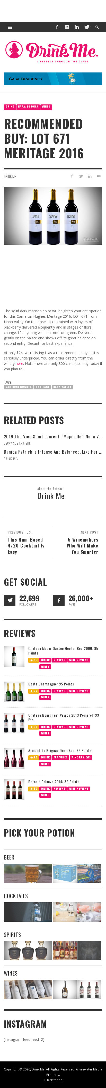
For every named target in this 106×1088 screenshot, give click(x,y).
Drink (9, 106)
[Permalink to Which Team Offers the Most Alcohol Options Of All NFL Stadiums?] (89, 873)
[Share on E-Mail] (98, 176)
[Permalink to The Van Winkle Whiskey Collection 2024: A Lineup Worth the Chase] (65, 950)
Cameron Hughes (18, 387)
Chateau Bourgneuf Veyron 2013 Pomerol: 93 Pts (63, 717)
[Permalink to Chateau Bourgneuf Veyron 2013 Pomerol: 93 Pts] (14, 722)
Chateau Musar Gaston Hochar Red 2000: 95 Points (63, 650)
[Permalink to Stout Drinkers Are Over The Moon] (65, 873)
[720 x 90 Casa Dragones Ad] (53, 78)
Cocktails (16, 896)
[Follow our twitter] (9, 600)
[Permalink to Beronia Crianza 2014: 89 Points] (14, 789)
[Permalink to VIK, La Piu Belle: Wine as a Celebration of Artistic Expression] (89, 989)
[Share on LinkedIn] (89, 176)
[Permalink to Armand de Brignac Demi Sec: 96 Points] (14, 758)
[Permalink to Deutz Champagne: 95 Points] (14, 691)
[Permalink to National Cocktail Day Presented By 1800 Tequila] (28, 912)
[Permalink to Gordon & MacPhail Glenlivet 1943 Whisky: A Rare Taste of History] (28, 950)
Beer (9, 857)
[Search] (10, 27)
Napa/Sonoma (28, 106)
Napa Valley (62, 387)
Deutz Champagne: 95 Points (51, 683)
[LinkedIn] (77, 27)
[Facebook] (57, 27)
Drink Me (10, 176)
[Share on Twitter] (80, 176)
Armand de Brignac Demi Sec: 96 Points (60, 750)
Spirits (12, 934)
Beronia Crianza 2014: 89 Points (54, 781)
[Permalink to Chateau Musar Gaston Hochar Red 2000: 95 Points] (14, 655)
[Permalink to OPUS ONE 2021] (28, 989)
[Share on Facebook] (71, 176)
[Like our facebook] (59, 600)
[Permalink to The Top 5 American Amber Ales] (28, 873)
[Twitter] (86, 27)
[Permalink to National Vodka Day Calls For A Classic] (65, 912)
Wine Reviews (79, 660)
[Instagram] (67, 27)
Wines (46, 106)
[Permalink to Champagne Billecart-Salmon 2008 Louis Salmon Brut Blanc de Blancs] (65, 989)
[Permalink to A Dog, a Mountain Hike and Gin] (89, 950)
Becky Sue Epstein (17, 443)
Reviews (59, 660)
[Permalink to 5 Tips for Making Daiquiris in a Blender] (89, 912)
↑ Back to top (53, 1080)
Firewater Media (90, 1069)
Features (61, 757)
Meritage (43, 387)
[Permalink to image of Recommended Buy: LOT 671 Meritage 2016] (53, 215)
